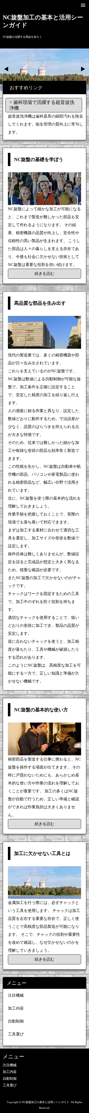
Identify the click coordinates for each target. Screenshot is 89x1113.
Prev (6, 69)
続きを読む (44, 273)
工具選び (16, 1034)
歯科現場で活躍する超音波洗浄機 (41, 105)
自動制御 (16, 1021)
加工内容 (16, 1008)
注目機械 (16, 995)
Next (83, 69)
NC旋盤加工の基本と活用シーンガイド (43, 21)
